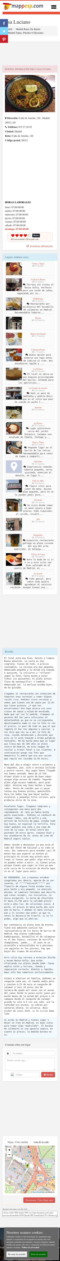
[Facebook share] (4, 23)
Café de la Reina (38, 279)
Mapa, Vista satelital (18, 1142)
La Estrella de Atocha (38, 388)
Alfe (38, 519)
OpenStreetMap (38, 1192)
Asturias (38, 407)
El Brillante (38, 298)
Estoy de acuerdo (38, 1254)
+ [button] (9, 1150)
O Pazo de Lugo (38, 554)
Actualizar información (41, 246)
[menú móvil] (53, 6)
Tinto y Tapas (38, 442)
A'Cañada (38, 499)
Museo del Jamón (38, 333)
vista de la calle (41, 1142)
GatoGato (38, 461)
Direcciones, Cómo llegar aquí (39, 1200)
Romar (38, 317)
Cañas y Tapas (38, 263)
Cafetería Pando (38, 349)
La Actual (38, 573)
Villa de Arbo (38, 480)
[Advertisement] (30, 53)
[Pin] (4, 39)
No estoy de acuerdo (16, 1254)
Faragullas (38, 535)
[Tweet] (4, 31)
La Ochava (38, 368)
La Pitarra (38, 423)
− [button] (9, 1155)
